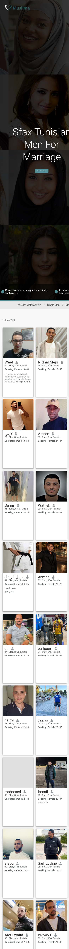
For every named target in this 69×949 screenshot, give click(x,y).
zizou (9, 863)
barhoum (45, 648)
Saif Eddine (47, 863)
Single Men (53, 305)
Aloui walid (14, 935)
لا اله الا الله (43, 802)
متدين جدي (9, 591)
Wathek (44, 505)
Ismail (43, 792)
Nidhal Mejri (48, 362)
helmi (9, 720)
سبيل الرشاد (14, 577)
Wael (9, 362)
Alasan (43, 434)
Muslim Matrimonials (29, 305)
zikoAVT (45, 935)
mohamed (13, 792)
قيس (8, 434)
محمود (43, 720)
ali (7, 648)
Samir (9, 505)
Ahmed (44, 577)
